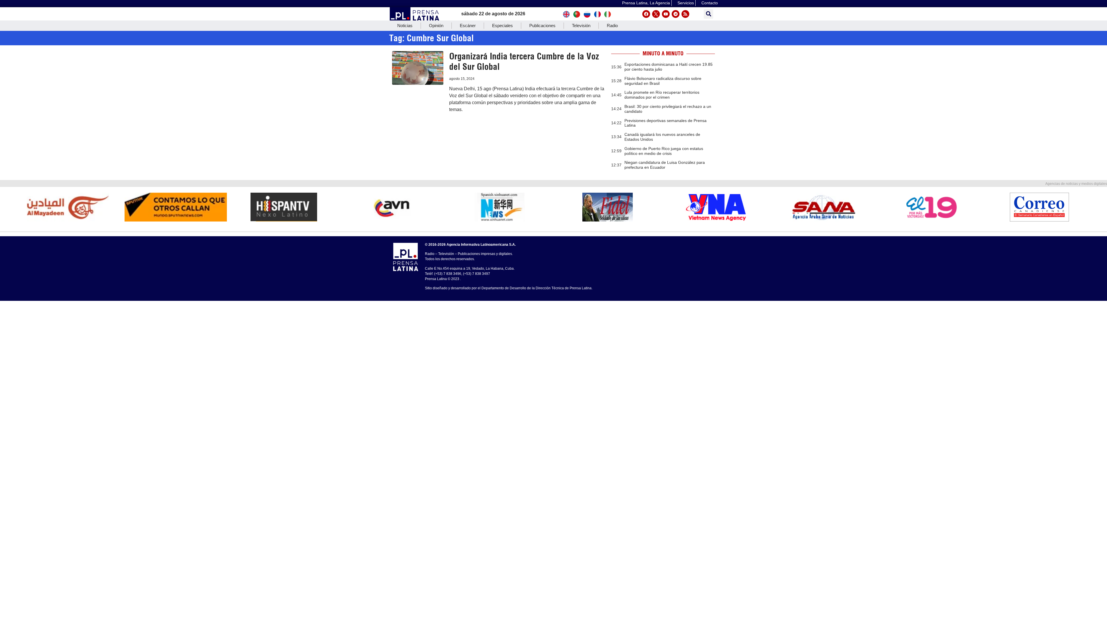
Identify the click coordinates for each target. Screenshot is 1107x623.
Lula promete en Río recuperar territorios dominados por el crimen (661, 95)
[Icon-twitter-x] (656, 14)
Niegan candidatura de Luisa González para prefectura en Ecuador (664, 165)
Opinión (436, 25)
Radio (612, 25)
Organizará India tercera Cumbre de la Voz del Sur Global (524, 61)
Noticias (405, 25)
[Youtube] (666, 14)
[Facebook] (646, 14)
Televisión (581, 25)
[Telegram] (675, 14)
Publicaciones (542, 25)
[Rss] (685, 14)
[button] (708, 14)
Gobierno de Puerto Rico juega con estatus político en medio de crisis (663, 151)
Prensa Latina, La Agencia (646, 3)
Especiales (502, 25)
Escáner (468, 25)
